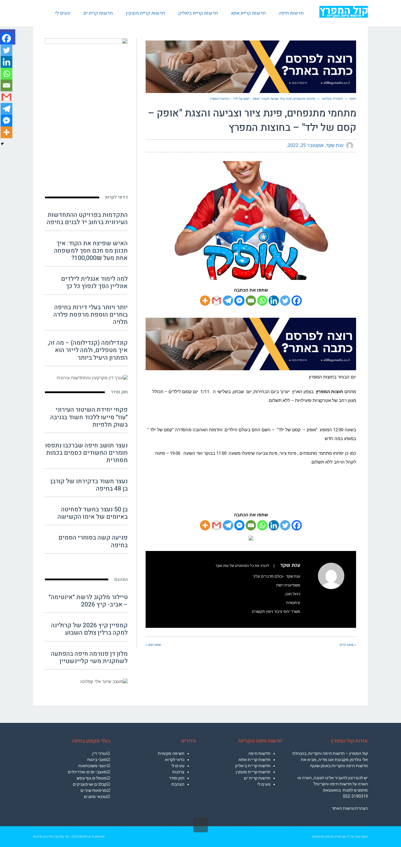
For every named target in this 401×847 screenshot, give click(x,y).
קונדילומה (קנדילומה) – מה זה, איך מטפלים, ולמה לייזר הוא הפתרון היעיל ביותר (88, 350)
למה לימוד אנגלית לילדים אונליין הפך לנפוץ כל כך (94, 282)
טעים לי (263, 784)
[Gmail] (216, 300)
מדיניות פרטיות (43, 836)
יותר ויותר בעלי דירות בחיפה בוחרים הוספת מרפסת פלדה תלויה (90, 315)
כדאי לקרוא (116, 197)
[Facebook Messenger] (239, 300)
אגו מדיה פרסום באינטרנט (329, 836)
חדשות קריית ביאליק (252, 765)
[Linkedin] (274, 300)
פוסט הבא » (153, 644)
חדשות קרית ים (257, 778)
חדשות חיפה (259, 753)
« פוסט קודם (348, 644)
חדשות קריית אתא (254, 759)
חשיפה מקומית (171, 753)
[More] (205, 300)
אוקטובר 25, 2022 (306, 145)
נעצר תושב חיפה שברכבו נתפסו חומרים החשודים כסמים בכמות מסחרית (86, 453)
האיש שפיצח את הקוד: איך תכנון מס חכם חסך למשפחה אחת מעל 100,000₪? (91, 251)
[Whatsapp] (262, 300)
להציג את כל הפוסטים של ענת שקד (242, 565)
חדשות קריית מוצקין (253, 772)
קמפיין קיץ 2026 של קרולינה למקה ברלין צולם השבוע (89, 629)
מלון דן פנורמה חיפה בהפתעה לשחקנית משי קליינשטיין (89, 657)
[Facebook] (297, 300)
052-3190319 (355, 796)
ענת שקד (334, 145)
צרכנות (178, 772)
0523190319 (79, 836)
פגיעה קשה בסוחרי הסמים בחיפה (93, 541)
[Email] (251, 300)
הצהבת (121, 579)
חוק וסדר (119, 392)
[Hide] (2, 143)
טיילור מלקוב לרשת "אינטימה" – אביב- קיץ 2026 (88, 601)
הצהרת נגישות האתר (350, 808)
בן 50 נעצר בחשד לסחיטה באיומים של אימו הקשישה (93, 513)
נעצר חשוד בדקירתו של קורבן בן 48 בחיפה (89, 485)
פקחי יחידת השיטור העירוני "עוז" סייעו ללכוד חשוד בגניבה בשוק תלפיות (89, 417)
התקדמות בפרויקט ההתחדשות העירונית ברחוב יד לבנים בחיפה (87, 218)
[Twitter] (285, 300)
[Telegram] (228, 300)
